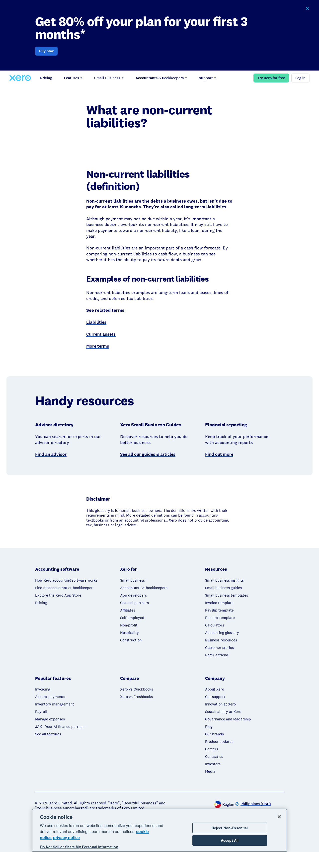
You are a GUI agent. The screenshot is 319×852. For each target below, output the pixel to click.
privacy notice (66, 837)
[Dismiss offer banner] (307, 8)
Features (71, 78)
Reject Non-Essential (230, 827)
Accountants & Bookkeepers (160, 78)
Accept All (230, 840)
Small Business (107, 78)
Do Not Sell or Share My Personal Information (79, 846)
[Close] (279, 816)
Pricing (46, 78)
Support (206, 78)
